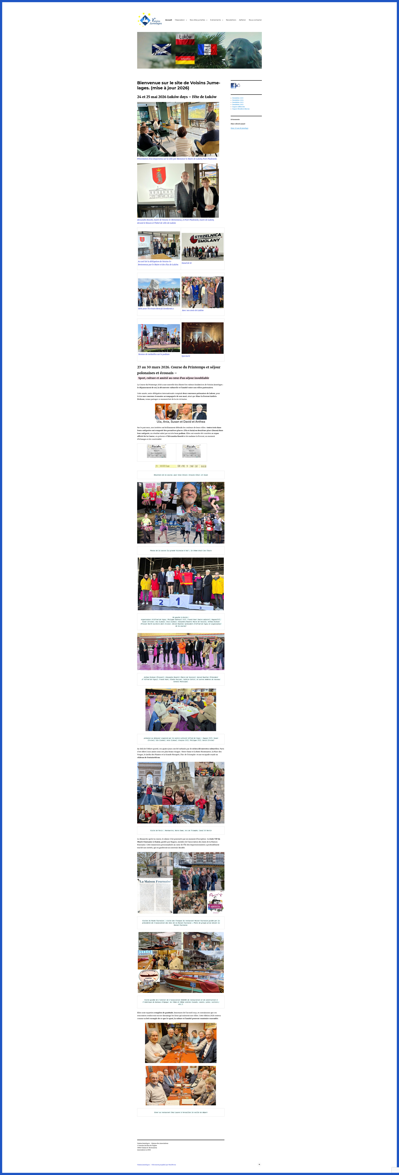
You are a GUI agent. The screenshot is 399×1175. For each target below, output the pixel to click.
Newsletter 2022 (237, 104)
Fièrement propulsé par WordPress (164, 1165)
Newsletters (231, 20)
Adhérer (242, 20)
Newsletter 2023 (237, 102)
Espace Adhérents (238, 107)
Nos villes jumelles (197, 20)
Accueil (168, 20)
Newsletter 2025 (237, 98)
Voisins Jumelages (143, 1165)
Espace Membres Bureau (240, 109)
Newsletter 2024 (238, 100)
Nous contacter (255, 20)
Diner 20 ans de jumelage (239, 128)
